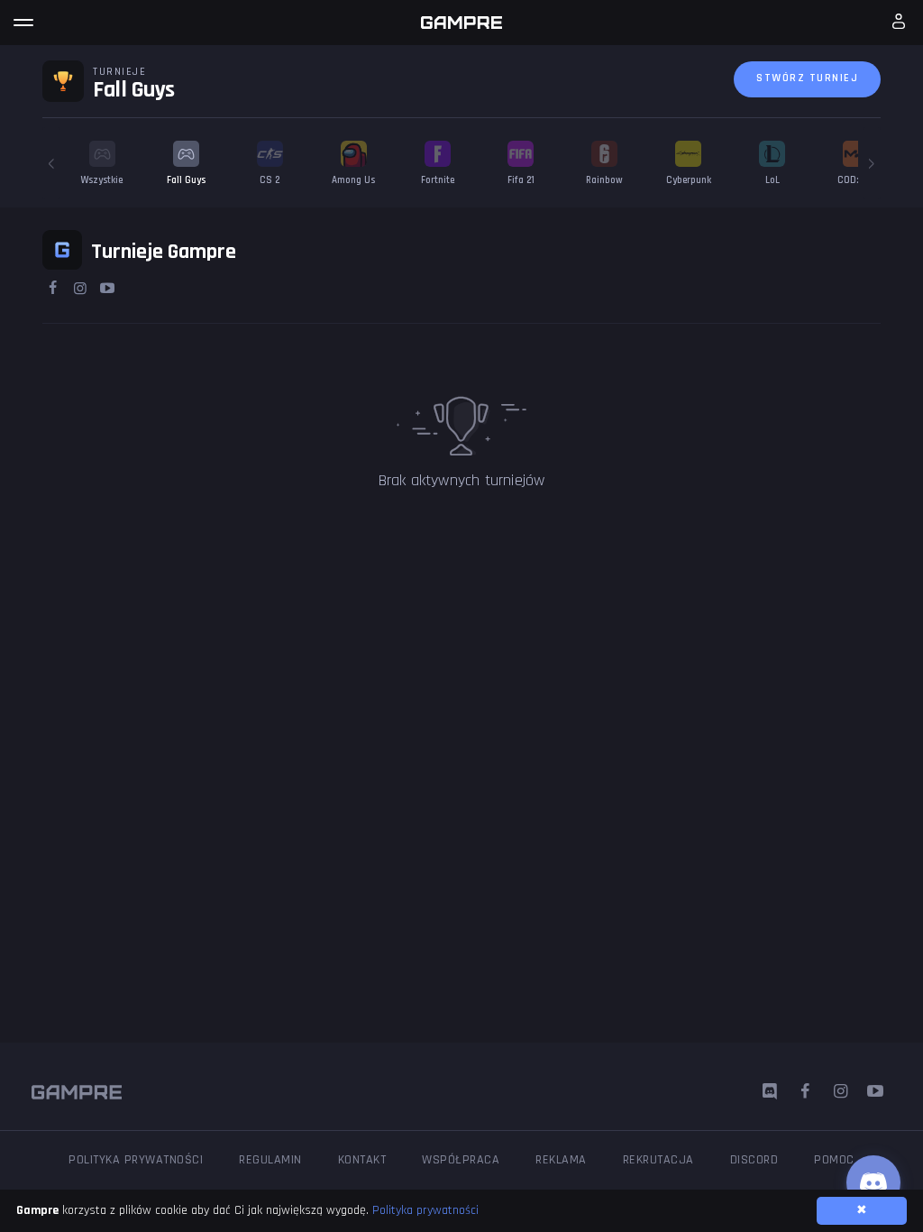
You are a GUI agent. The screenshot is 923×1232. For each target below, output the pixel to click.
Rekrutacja (658, 1160)
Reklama (561, 1160)
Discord (754, 1160)
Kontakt (362, 1160)
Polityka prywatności (136, 1160)
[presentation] (51, 163)
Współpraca (460, 1160)
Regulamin (270, 1160)
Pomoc (834, 1160)
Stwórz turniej (807, 78)
